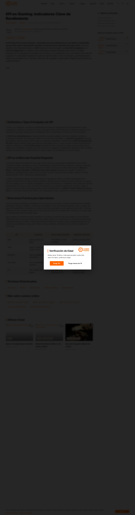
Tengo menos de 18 (75, 263)
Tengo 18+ (56, 263)
